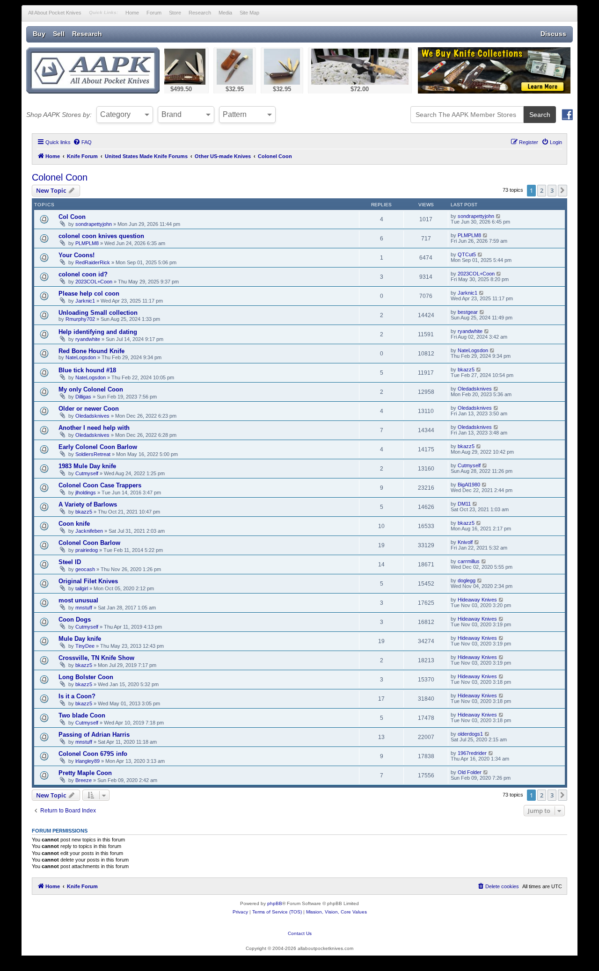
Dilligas (83, 396)
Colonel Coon (60, 177)
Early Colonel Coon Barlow (97, 446)
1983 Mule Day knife (87, 466)
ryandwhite (87, 339)
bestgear (468, 312)
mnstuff (83, 607)
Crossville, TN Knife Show (96, 657)
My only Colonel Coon (90, 389)
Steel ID (69, 561)
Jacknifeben (89, 531)
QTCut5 (467, 254)
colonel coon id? (83, 274)
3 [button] (552, 190)
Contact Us (300, 933)
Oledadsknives (475, 388)
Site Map (249, 12)
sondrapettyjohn (93, 224)
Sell (59, 33)
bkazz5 (466, 369)
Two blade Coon (81, 715)
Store (175, 12)
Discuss (553, 33)
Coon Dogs (74, 619)
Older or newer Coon (88, 408)
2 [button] (541, 190)
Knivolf (465, 542)
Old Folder (470, 772)
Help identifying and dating (97, 331)
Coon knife (74, 523)
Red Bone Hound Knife (91, 351)
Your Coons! (76, 255)
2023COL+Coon (93, 281)
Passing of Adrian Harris (94, 734)
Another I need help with (94, 427)
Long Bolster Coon (85, 677)
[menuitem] (82, 142)
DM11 (464, 504)
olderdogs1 (470, 734)
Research (200, 12)
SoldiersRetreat (92, 454)
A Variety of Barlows (87, 504)
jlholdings (85, 492)
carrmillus (469, 561)
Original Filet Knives (88, 581)
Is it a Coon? (76, 696)
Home (132, 12)
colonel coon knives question (101, 235)
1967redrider (472, 753)
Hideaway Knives (477, 599)
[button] (562, 190)
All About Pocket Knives (54, 12)
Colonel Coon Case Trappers (99, 485)
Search (539, 114)
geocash (85, 569)
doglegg (466, 580)
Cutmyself (86, 473)
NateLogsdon (81, 357)
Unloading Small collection (98, 312)
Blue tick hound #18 (87, 370)
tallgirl (81, 588)
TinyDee (85, 646)
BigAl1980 (469, 484)
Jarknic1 (85, 301)
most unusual (78, 600)
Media (225, 12)
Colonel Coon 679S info (92, 753)
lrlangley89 (87, 761)
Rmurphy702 (80, 319)
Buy (39, 33)
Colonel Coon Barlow (89, 542)
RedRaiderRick (92, 262)
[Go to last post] (499, 216)
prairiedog (86, 550)
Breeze (83, 780)
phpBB (274, 903)
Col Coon (72, 216)
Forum (153, 12)
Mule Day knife (79, 638)
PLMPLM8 (87, 243)
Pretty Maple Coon (85, 772)
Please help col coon (88, 293)
